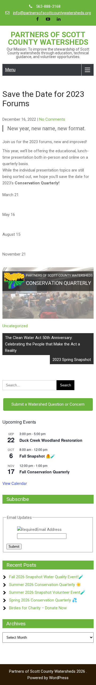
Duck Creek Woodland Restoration (50, 440)
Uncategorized (15, 326)
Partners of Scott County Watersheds (48, 38)
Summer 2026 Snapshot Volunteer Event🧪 (47, 592)
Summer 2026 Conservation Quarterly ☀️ (45, 584)
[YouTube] (48, 19)
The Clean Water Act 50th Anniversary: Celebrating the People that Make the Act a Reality (42, 344)
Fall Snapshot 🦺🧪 (37, 456)
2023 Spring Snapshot (72, 359)
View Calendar (14, 483)
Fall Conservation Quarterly (44, 471)
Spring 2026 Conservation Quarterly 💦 (43, 600)
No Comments (52, 119)
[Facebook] (37, 19)
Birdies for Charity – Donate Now (38, 608)
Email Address (49, 529)
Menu (10, 69)
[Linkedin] (58, 19)
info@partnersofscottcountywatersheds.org (52, 12)
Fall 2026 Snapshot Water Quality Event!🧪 (46, 576)
